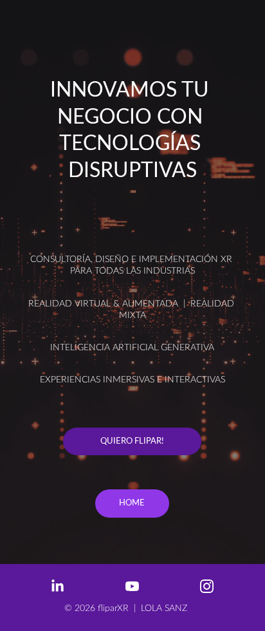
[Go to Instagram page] (207, 586)
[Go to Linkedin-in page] (64, 586)
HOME (132, 503)
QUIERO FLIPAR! (132, 441)
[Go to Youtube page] (138, 586)
